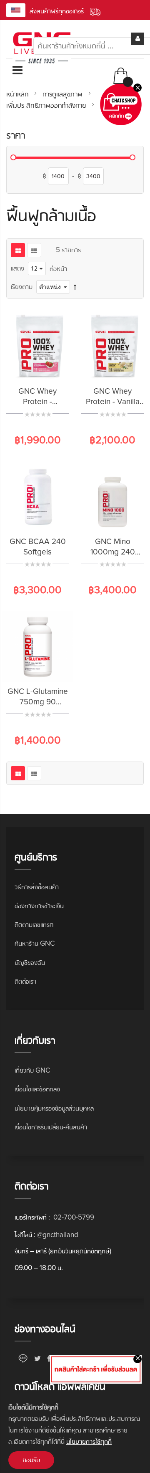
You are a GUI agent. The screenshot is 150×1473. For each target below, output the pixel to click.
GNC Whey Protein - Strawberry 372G (37, 402)
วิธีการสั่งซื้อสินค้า (37, 887)
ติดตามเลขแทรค (34, 924)
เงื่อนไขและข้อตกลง (37, 1089)
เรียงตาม (21, 286)
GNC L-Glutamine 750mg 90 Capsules (38, 702)
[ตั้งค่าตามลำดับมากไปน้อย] (75, 287)
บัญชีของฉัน (30, 962)
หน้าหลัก (18, 94)
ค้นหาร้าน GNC (35, 943)
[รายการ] (34, 250)
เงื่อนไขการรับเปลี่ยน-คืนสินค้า (51, 1127)
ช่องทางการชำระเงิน (39, 905)
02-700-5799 (73, 1217)
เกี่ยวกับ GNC (32, 1070)
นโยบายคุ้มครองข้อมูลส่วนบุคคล (54, 1108)
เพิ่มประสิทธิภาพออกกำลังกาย (47, 105)
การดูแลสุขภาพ (63, 94)
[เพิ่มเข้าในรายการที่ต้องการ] (48, 368)
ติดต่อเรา (25, 981)
